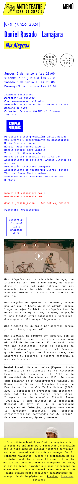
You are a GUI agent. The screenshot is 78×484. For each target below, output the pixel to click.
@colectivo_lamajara (55, 203)
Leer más (67, 476)
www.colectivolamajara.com (23, 193)
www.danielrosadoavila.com (23, 196)
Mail (16, 233)
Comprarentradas (15, 125)
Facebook (16, 223)
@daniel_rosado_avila (19, 203)
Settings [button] (39, 479)
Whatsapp (16, 230)
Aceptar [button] (52, 476)
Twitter (16, 226)
